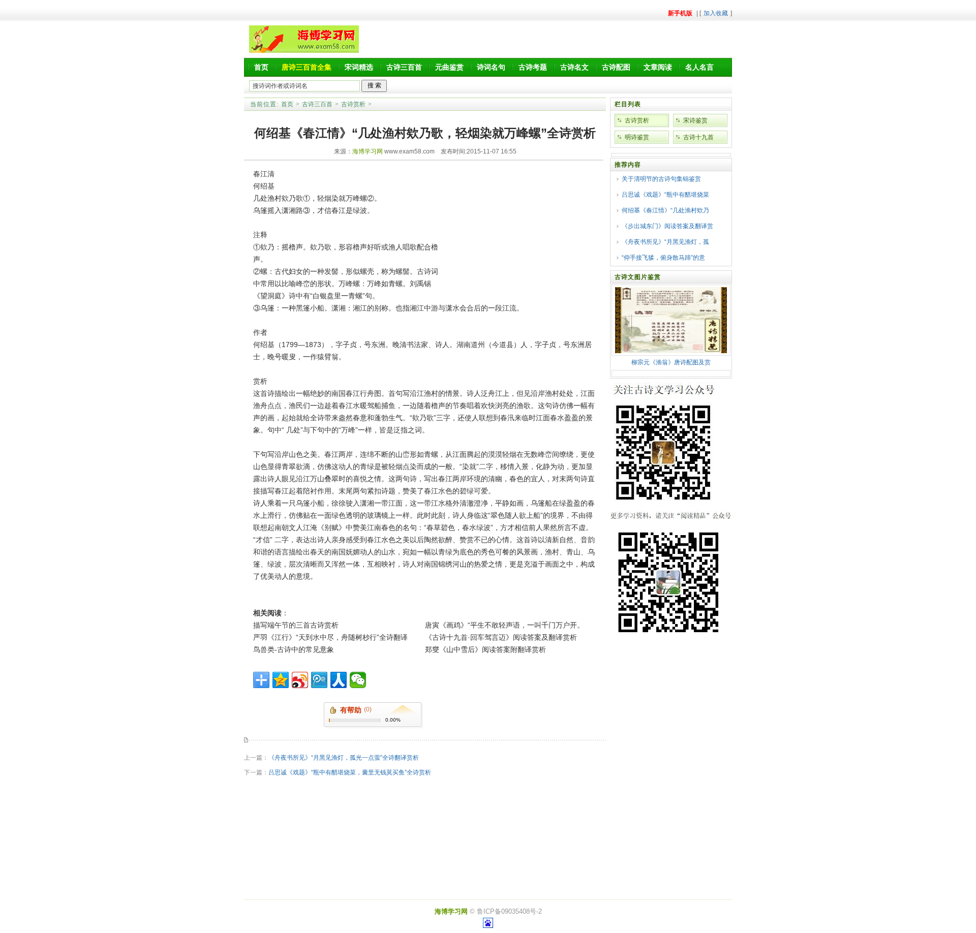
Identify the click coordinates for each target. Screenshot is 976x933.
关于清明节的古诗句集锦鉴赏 (661, 178)
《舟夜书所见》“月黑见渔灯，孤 (665, 241)
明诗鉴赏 (637, 137)
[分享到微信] (358, 680)
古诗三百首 (404, 67)
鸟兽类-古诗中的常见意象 (293, 649)
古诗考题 (532, 67)
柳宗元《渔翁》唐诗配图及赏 (671, 362)
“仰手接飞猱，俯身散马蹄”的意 (663, 257)
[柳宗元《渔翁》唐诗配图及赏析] (671, 351)
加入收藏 (716, 13)
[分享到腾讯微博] (319, 680)
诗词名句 (491, 67)
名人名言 (699, 67)
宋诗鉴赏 (695, 120)
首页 (261, 67)
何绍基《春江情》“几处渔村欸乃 (665, 210)
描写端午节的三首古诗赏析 (296, 625)
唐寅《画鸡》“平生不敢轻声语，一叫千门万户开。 (504, 625)
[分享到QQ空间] (280, 680)
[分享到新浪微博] (300, 680)
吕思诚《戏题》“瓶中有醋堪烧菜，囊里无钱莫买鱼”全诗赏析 (349, 772)
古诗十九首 (698, 137)
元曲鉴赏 (449, 67)
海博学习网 (367, 151)
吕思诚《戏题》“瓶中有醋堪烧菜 (665, 194)
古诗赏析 (353, 104)
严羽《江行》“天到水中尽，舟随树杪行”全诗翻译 (330, 637)
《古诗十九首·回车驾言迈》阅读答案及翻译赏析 (501, 637)
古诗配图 (616, 67)
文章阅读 (658, 67)
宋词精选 (359, 67)
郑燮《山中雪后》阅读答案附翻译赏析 (485, 649)
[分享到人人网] (338, 680)
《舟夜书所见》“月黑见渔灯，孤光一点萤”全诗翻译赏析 (343, 757)
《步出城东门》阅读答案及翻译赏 (667, 226)
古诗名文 (574, 67)
